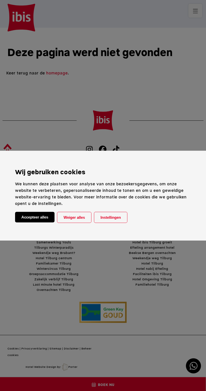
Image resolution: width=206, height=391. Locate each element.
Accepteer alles (34, 217)
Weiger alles (74, 217)
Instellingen (110, 217)
